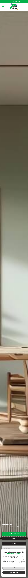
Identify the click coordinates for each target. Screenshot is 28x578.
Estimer (14, 543)
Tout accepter (14, 572)
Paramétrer (13, 568)
